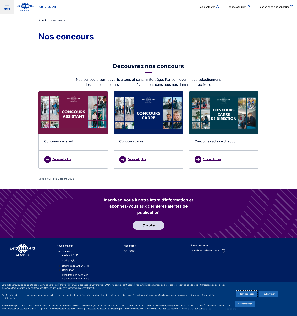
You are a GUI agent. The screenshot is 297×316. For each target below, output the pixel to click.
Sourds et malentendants (205, 250)
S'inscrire (148, 225)
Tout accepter (247, 293)
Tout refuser (268, 293)
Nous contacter (200, 245)
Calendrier (68, 269)
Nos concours (64, 251)
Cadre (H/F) (68, 260)
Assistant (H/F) (70, 255)
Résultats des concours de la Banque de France (75, 276)
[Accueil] (22, 250)
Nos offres (130, 245)
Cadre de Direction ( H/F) (76, 265)
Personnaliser (245, 303)
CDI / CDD (129, 251)
